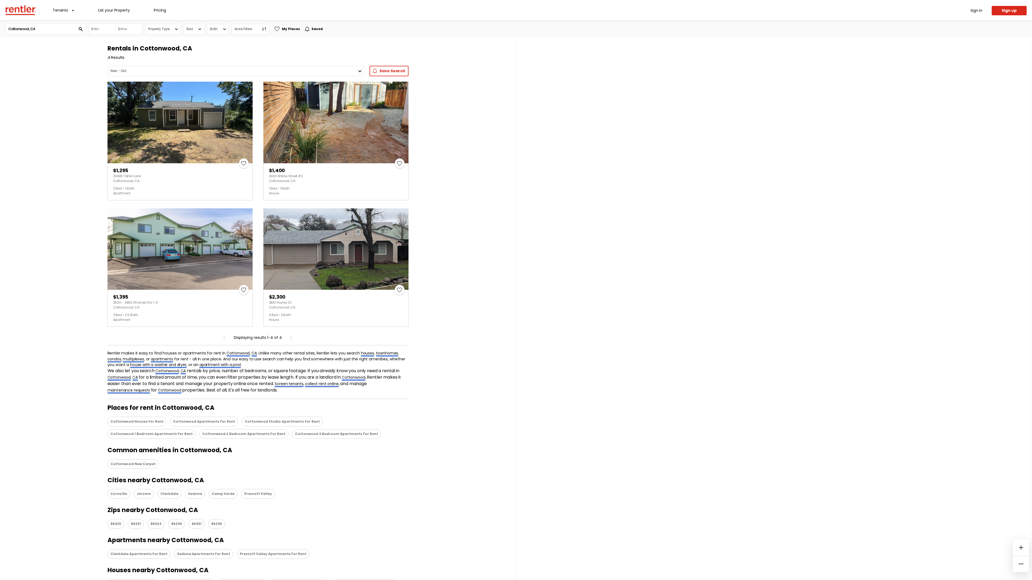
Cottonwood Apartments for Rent (204, 421)
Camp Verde (223, 493)
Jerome (144, 493)
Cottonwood (238, 353)
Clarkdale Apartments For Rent (138, 554)
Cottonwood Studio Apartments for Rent (282, 421)
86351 (197, 523)
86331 (136, 523)
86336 (176, 523)
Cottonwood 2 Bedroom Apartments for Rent (243, 434)
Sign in (976, 10)
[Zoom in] (1021, 548)
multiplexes (133, 359)
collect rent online (321, 383)
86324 (156, 523)
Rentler (20, 10)
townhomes (387, 353)
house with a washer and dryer (158, 364)
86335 (216, 523)
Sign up (1009, 10)
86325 (115, 523)
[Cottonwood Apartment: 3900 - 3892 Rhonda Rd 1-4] (180, 249)
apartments (162, 359)
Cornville (118, 493)
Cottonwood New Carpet (133, 464)
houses (367, 353)
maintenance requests (129, 390)
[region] (774, 308)
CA (254, 353)
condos (114, 359)
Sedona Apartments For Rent (203, 554)
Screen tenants (289, 383)
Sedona (195, 493)
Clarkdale (169, 493)
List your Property (114, 10)
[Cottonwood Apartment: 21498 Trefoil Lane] (180, 122)
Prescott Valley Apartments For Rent (273, 554)
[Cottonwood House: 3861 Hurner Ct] (335, 249)
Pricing (160, 10)
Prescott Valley (258, 493)
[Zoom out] (1021, 564)
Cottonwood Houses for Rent (136, 421)
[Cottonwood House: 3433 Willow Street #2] (335, 122)
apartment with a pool (220, 364)
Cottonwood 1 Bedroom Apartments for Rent (151, 434)
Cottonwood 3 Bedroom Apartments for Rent (336, 434)
